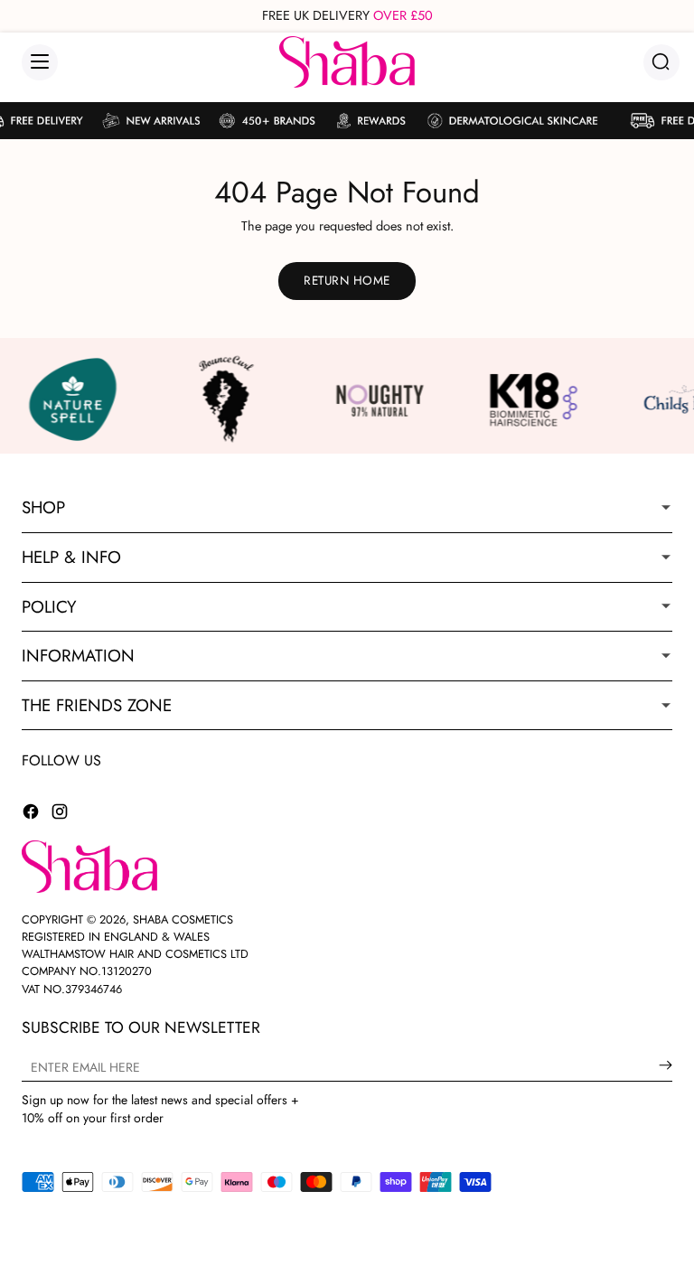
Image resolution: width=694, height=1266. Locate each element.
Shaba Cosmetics (183, 919)
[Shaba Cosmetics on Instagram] (59, 815)
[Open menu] (40, 62)
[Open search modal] (661, 61)
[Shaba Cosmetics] (347, 62)
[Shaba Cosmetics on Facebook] (31, 815)
